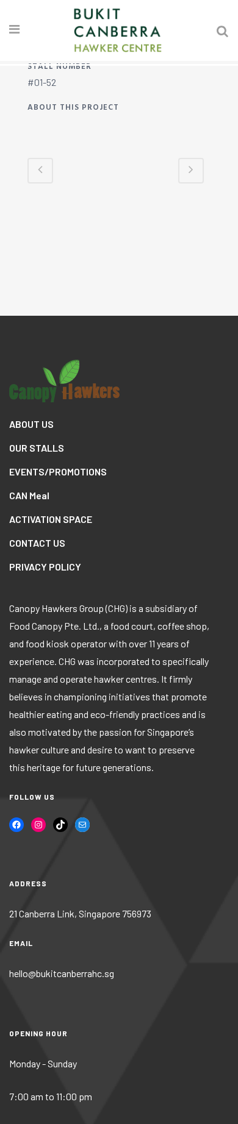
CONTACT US (37, 543)
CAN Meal (29, 495)
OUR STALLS (36, 448)
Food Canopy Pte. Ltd (53, 625)
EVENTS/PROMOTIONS (58, 471)
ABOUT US (31, 424)
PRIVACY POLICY (45, 566)
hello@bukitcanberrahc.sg (61, 973)
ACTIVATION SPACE (50, 519)
